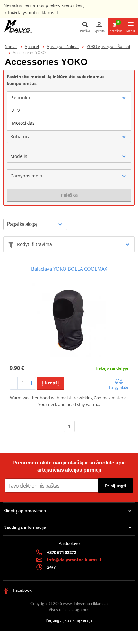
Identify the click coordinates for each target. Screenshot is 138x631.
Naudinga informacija (24, 527)
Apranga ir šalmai (63, 46)
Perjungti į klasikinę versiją (69, 620)
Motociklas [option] (23, 123)
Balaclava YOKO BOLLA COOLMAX (69, 269)
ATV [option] (16, 110)
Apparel (32, 46)
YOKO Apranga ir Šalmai (108, 46)
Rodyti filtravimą (34, 244)
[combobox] (69, 97)
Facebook (22, 590)
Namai (11, 46)
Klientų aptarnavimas (24, 510)
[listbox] (69, 117)
